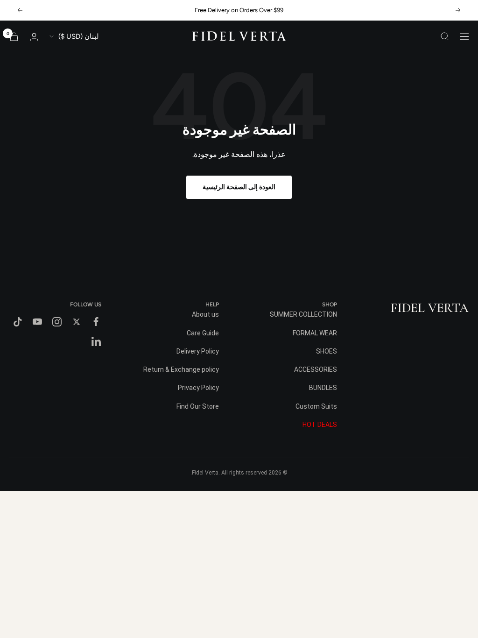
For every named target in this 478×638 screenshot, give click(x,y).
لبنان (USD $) (78, 36)
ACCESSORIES (315, 369)
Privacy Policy (198, 387)
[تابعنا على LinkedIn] (96, 341)
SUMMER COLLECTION (303, 314)
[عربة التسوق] (14, 36)
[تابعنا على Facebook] (96, 322)
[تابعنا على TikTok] (18, 322)
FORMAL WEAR (315, 333)
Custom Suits (316, 406)
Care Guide (203, 333)
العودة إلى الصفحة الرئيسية (239, 187)
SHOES (326, 351)
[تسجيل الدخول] (34, 37)
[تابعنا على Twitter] (76, 322)
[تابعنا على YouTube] (37, 322)
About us (205, 314)
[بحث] (445, 36)
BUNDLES (323, 387)
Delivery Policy (197, 351)
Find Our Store (197, 406)
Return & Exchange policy (181, 369)
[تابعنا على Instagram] (57, 322)
